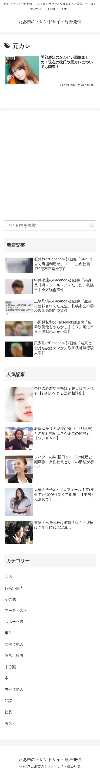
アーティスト (16, 611)
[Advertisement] (50, 164)
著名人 (10, 723)
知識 (8, 701)
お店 (8, 577)
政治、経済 (14, 656)
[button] (91, 225)
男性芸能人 (14, 689)
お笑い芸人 (14, 588)
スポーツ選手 (16, 622)
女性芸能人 (14, 644)
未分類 (10, 667)
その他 (10, 599)
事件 (8, 633)
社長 (8, 712)
